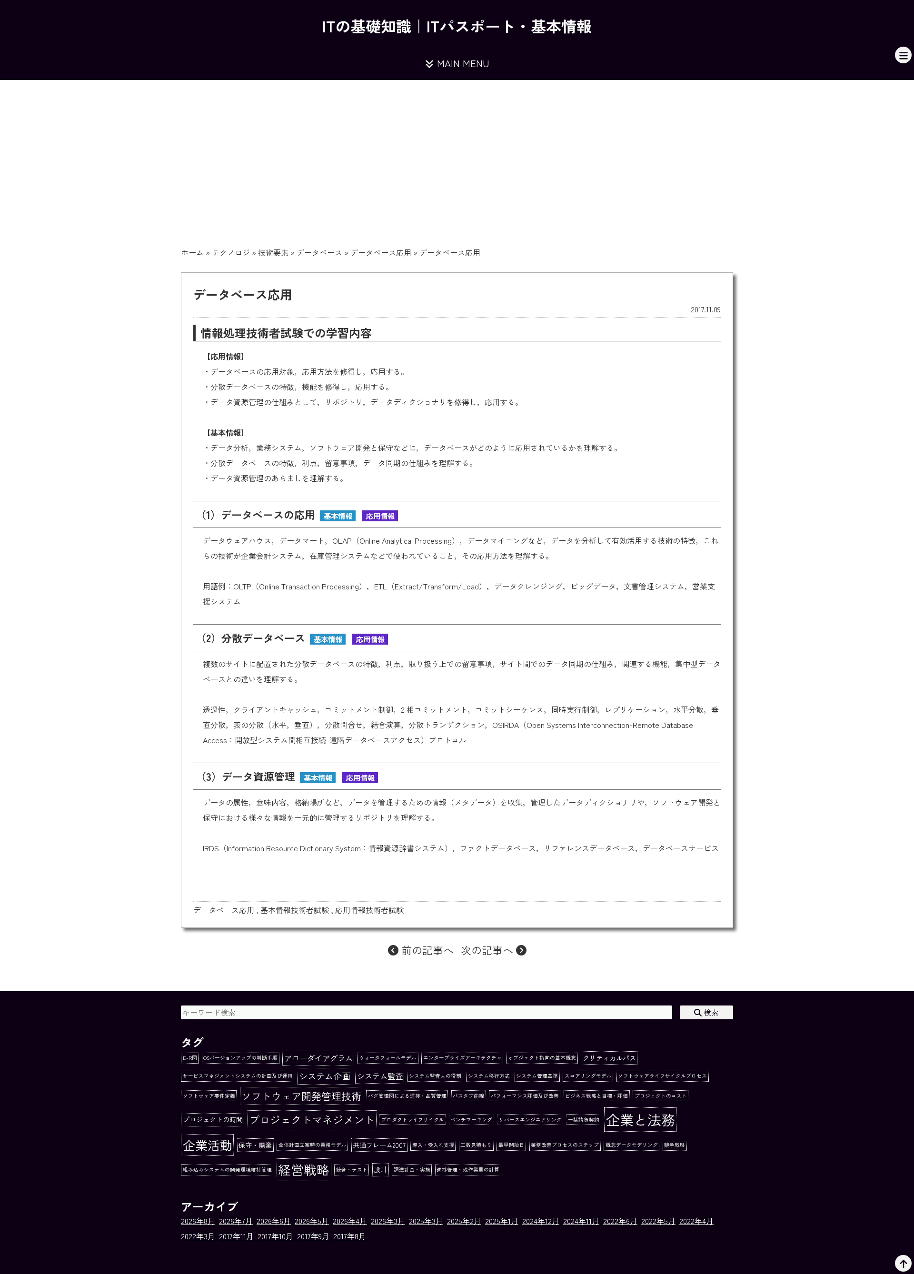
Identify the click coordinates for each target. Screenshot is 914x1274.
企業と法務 (640, 1119)
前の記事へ (426, 949)
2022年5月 (658, 1220)
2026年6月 (274, 1220)
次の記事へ (488, 949)
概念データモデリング (632, 1144)
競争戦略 (674, 1144)
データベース (319, 252)
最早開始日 (511, 1144)
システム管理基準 (537, 1075)
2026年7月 (236, 1220)
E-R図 (190, 1057)
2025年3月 (426, 1220)
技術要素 (273, 252)
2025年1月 (501, 1220)
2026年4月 (350, 1220)
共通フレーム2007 (379, 1145)
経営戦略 (303, 1169)
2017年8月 (349, 1236)
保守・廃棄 (255, 1145)
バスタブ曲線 (468, 1095)
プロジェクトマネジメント (312, 1119)
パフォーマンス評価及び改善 (525, 1095)
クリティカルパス (609, 1058)
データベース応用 (380, 252)
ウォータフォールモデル (388, 1057)
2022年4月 (696, 1220)
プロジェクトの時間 (213, 1119)
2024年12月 (540, 1220)
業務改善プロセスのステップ (565, 1144)
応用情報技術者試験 (369, 910)
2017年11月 (236, 1236)
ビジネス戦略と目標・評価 (596, 1095)
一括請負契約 (583, 1119)
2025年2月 (464, 1220)
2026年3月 (388, 1220)
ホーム (192, 252)
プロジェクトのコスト (661, 1095)
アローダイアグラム (318, 1058)
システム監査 (380, 1076)
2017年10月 (275, 1236)
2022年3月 (198, 1236)
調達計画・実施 (412, 1169)
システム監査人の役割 (435, 1075)
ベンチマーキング (471, 1119)
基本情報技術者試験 (294, 910)
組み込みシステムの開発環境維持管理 (227, 1169)
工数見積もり (476, 1144)
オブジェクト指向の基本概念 (542, 1057)
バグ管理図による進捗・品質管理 (407, 1095)
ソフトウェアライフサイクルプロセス (662, 1075)
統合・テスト (352, 1169)
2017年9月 (313, 1236)
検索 (710, 1012)
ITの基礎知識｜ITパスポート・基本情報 (457, 26)
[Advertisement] (457, 151)
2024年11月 (581, 1220)
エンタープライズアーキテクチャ (462, 1057)
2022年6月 (620, 1220)
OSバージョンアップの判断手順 (240, 1057)
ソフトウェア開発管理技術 (301, 1095)
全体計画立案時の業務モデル (312, 1144)
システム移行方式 (489, 1075)
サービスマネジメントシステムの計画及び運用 (238, 1075)
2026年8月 (198, 1220)
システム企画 (324, 1076)
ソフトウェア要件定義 (209, 1095)
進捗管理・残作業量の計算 (468, 1169)
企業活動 (207, 1145)
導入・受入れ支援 (433, 1144)
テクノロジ (231, 252)
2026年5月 (312, 1220)
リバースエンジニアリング (530, 1119)
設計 (380, 1169)
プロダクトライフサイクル (412, 1119)
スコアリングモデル (588, 1075)
